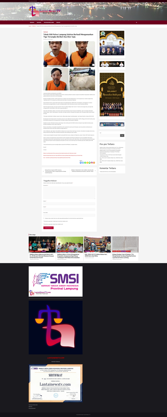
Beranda (32, 22)
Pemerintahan (38, 251)
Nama (44, 201)
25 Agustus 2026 (33, 259)
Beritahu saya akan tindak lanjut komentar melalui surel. (56, 221)
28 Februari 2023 (46, 39)
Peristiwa (44, 251)
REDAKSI (58, 22)
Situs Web (45, 212)
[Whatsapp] (85, 163)
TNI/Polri (45, 32)
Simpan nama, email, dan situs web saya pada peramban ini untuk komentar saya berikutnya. (64, 218)
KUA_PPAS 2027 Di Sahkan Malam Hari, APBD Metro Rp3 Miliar (96, 255)
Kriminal (118, 251)
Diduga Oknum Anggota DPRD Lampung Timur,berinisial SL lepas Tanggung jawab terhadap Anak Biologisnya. (55, 171)
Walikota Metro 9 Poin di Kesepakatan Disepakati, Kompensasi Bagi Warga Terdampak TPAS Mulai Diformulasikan (110, 152)
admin (51, 39)
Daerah (114, 251)
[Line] (90, 163)
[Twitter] (83, 163)
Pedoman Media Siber (49, 22)
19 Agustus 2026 (115, 259)
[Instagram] (92, 163)
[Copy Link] (87, 163)
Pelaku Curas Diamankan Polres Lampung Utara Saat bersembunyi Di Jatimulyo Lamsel (59, 153)
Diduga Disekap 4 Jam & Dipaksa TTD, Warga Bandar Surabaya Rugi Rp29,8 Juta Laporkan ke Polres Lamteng (124, 256)
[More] (94, 163)
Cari (100, 132)
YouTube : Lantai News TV (133, 1)
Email (44, 206)
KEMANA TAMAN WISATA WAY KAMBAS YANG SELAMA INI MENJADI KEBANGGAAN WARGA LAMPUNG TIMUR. (82, 170)
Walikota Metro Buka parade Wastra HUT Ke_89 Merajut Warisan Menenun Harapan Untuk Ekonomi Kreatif (42, 256)
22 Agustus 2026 (88, 257)
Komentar (45, 185)
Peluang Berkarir (32, 408)
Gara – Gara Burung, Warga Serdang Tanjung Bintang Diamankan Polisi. (56, 157)
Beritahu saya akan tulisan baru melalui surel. (53, 224)
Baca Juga (32, 234)
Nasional (39, 22)
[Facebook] (81, 163)
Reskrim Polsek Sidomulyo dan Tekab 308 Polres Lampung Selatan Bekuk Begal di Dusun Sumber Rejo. (62, 155)
